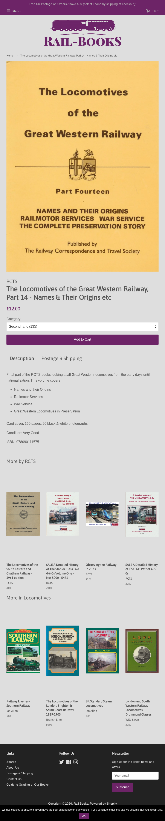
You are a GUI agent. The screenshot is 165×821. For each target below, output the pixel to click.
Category (13, 319)
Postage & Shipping (61, 358)
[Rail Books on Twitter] (61, 762)
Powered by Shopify (103, 803)
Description (22, 358)
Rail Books (81, 803)
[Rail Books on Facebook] (68, 762)
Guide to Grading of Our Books (27, 784)
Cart (155, 11)
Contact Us (13, 779)
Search (11, 761)
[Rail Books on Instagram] (75, 762)
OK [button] (84, 815)
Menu (16, 11)
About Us (12, 767)
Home (10, 55)
